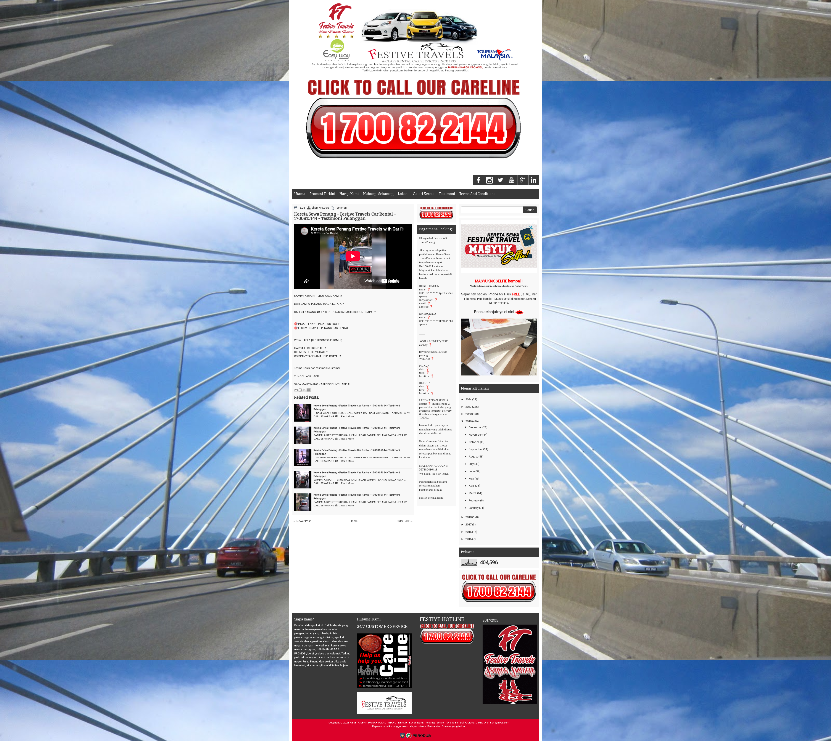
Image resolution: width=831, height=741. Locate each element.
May (471, 478)
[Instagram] (489, 180)
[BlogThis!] (300, 390)
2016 (468, 531)
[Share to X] (304, 390)
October (474, 442)
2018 (468, 517)
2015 (468, 539)
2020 (468, 414)
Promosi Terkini (322, 194)
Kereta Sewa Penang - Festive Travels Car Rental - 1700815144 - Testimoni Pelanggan (345, 216)
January (473, 507)
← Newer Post (302, 521)
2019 (468, 421)
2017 (468, 524)
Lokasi (403, 194)
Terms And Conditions (477, 194)
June (472, 471)
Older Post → (404, 521)
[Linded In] (533, 180)
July (471, 464)
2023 (468, 406)
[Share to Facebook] (308, 390)
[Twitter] (500, 180)
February (474, 500)
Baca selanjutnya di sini (494, 311)
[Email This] (296, 390)
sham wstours (320, 207)
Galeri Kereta (424, 194)
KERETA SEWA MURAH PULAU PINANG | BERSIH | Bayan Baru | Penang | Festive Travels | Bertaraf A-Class (412, 722)
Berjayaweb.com (499, 722)
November (475, 434)
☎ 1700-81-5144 (327, 312)
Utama (299, 194)
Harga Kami (349, 194)
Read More (347, 416)
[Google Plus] (522, 180)
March (473, 493)
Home (354, 521)
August (473, 456)
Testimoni (447, 194)
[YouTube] (511, 180)
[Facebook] (478, 180)
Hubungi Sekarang (378, 194)
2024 (468, 399)
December (475, 427)
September (476, 449)
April (472, 485)
